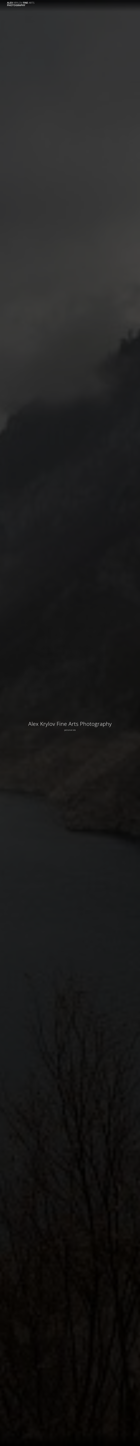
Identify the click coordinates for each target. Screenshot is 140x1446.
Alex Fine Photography (20, 4)
